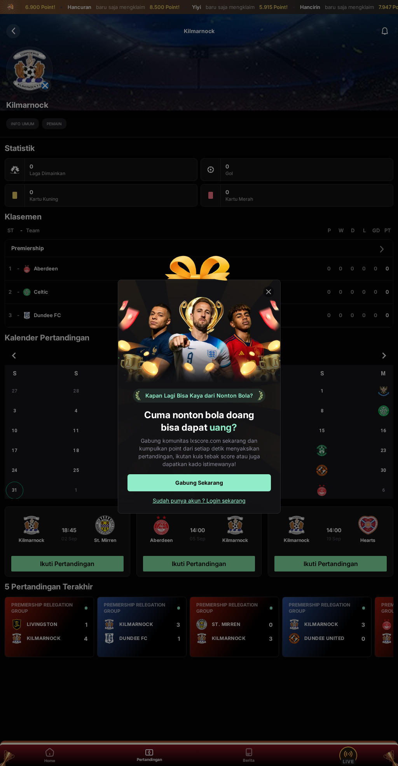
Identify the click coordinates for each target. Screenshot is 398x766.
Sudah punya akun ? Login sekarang (199, 500)
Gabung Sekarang (199, 482)
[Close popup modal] (268, 291)
